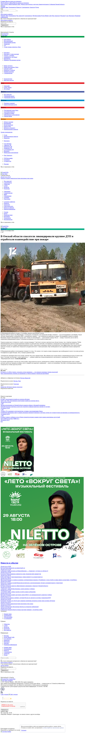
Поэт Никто (7, 39)
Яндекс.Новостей (25, 378)
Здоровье (6, 197)
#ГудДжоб (7, 89)
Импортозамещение (9, 209)
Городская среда (8, 206)
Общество (7, 184)
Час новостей (20, 15)
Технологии (7, 218)
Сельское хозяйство (9, 201)
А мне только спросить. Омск (12, 47)
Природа (6, 203)
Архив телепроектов (6, 132)
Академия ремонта (9, 111)
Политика (7, 188)
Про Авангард (56, 15)
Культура (6, 187)
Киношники (7, 123)
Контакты (72, 15)
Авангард (32, 7)
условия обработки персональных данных (53, 727)
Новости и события (9, 563)
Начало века (7, 126)
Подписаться (4, 25)
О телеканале (8, 618)
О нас (67, 15)
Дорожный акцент (9, 96)
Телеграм (16, 384)
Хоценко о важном (9, 103)
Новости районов (9, 207)
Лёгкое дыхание (8, 122)
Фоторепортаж (8, 219)
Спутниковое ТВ (9, 149)
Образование (7, 196)
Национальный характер (11, 129)
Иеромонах (7, 58)
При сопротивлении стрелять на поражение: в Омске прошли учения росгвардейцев (25, 373)
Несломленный (8, 41)
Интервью (7, 216)
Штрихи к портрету (9, 128)
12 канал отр (7, 161)
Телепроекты (12, 7)
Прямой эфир (4, 7)
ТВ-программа (8, 617)
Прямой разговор (9, 71)
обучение (9, 387)
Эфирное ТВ (7, 145)
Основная (7, 159)
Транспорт (7, 204)
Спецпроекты (25, 7)
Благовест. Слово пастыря (11, 54)
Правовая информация (10, 644)
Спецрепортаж (8, 73)
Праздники (7, 199)
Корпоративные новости (11, 136)
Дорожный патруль (9, 97)
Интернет (6, 151)
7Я (5, 45)
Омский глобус (8, 68)
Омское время (8, 116)
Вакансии (7, 138)
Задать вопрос (5, 665)
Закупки (6, 643)
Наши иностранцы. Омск (11, 67)
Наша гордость (8, 65)
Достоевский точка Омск (11, 110)
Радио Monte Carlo (46, 15)
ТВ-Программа (36, 15)
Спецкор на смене (9, 113)
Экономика (7, 191)
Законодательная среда (10, 104)
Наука (5, 213)
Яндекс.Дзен (17, 381)
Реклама (62, 15)
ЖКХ (5, 194)
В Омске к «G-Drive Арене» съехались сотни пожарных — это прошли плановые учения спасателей (29, 372)
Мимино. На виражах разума (12, 60)
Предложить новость (7, 14)
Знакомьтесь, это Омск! (10, 57)
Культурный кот (8, 125)
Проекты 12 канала (9, 70)
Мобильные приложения (11, 152)
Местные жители (9, 80)
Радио (37, 7)
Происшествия (8, 215)
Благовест (7, 52)
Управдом (7, 44)
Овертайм (7, 86)
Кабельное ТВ (8, 146)
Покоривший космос (10, 42)
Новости (18, 7)
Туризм (6, 212)
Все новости (7, 630)
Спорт (6, 185)
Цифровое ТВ (8, 148)
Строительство (8, 193)
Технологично (8, 79)
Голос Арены (7, 87)
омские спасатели (17, 387)
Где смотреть (7, 143)
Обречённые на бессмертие (12, 114)
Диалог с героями (9, 55)
